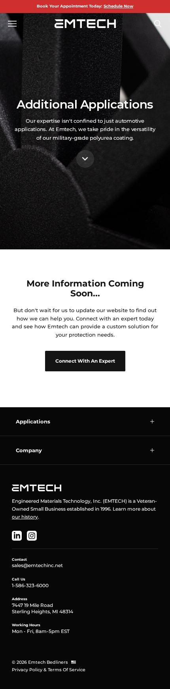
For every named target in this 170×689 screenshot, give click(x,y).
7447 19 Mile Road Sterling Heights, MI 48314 (42, 608)
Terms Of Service (66, 669)
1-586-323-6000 (30, 585)
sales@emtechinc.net (37, 565)
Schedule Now (118, 6)
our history (25, 517)
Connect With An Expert (85, 361)
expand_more (85, 159)
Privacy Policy (27, 669)
